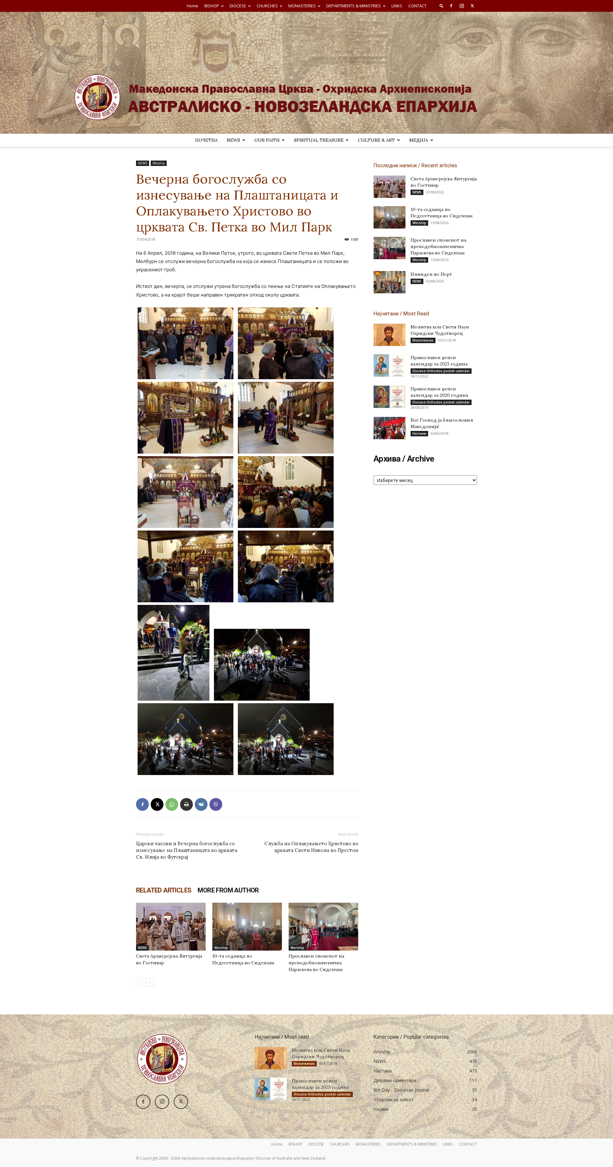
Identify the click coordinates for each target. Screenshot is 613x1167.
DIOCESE (238, 6)
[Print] (186, 804)
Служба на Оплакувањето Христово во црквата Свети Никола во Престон (311, 846)
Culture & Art (376, 140)
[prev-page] (140, 982)
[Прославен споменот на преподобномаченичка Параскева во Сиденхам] (323, 927)
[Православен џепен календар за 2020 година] (389, 397)
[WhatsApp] (171, 804)
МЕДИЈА (418, 140)
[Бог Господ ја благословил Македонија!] (389, 428)
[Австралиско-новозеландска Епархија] (306, 73)
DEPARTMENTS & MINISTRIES (353, 6)
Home (192, 6)
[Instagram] (461, 5)
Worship (159, 163)
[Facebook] (451, 5)
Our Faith (267, 140)
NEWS (233, 140)
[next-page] (150, 982)
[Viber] (215, 804)
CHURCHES (267, 6)
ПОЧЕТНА (206, 140)
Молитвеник (423, 340)
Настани (419, 433)
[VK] (201, 804)
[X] (472, 5)
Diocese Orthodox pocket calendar (441, 371)
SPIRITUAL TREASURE (319, 140)
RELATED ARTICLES (163, 890)
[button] (441, 5)
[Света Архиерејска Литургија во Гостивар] (171, 927)
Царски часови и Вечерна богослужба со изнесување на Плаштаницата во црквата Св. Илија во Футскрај (186, 850)
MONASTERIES (302, 6)
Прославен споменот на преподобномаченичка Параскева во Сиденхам (316, 962)
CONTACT (417, 6)
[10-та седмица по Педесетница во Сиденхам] (247, 927)
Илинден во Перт (431, 274)
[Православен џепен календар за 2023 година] (389, 365)
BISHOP (211, 6)
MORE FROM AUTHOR (228, 890)
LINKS (396, 6)
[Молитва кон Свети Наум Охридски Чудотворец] (389, 335)
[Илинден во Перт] (389, 282)
